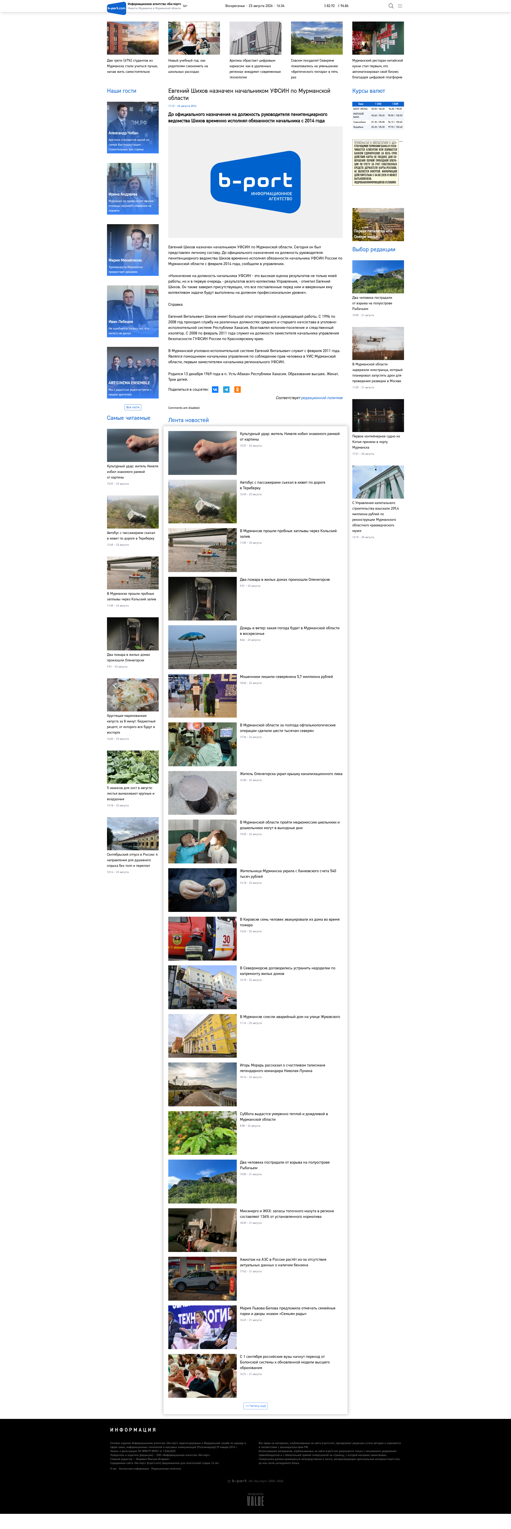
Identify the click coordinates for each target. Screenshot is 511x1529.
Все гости (133, 407)
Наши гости (121, 91)
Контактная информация (134, 1469)
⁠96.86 (343, 6)
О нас (113, 1469)
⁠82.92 (329, 6)
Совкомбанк (359, 122)
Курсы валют (368, 91)
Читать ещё (258, 1406)
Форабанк (358, 127)
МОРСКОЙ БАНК (358, 115)
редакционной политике (322, 397)
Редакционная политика (166, 1469)
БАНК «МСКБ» (360, 109)
